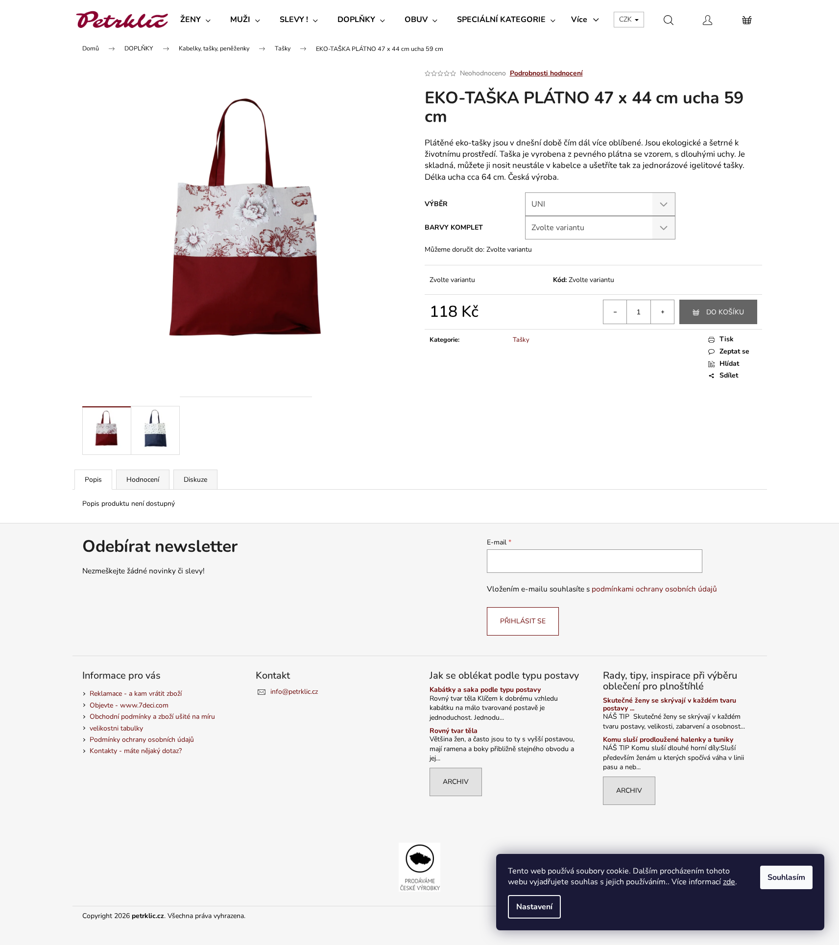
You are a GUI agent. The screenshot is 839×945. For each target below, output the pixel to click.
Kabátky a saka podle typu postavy (485, 689)
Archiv (456, 781)
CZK (626, 19)
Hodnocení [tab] (142, 479)
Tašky (521, 339)
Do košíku (725, 312)
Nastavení (534, 906)
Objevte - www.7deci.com (129, 705)
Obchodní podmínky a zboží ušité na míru (152, 716)
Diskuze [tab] (195, 479)
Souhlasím (786, 877)
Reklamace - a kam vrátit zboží (136, 693)
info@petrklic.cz (294, 691)
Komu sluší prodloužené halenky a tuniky (668, 739)
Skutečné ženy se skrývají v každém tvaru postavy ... (669, 704)
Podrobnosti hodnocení (546, 73)
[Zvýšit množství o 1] (662, 312)
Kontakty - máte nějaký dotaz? (136, 751)
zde (729, 881)
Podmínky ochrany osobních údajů (142, 739)
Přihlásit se (523, 621)
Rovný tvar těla (454, 730)
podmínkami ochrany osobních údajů (654, 589)
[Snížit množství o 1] (615, 312)
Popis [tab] (93, 479)
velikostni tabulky (116, 728)
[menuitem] (195, 19)
